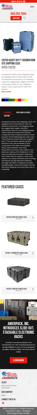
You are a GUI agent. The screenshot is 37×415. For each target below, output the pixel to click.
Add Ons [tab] (7, 116)
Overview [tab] (7, 112)
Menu (32, 7)
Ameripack (6, 388)
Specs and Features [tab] (23, 112)
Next (32, 41)
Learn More (18, 360)
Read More (6, 92)
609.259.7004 (18, 14)
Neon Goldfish (24, 413)
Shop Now (16, 18)
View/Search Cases (9, 386)
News (4, 395)
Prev (4, 41)
